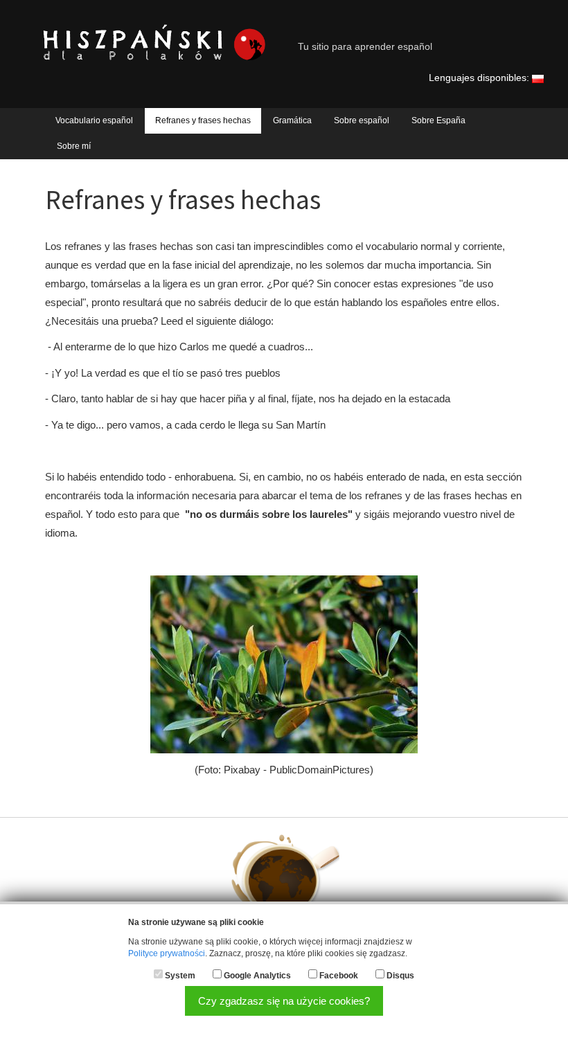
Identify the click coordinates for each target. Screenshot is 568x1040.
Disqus (400, 975)
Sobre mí (74, 146)
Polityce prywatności (166, 953)
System (180, 975)
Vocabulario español (94, 120)
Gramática (292, 120)
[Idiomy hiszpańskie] (538, 78)
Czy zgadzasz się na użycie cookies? (284, 1001)
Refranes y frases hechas (203, 120)
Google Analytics (257, 975)
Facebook (338, 975)
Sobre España (438, 120)
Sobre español (361, 120)
